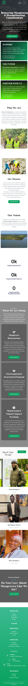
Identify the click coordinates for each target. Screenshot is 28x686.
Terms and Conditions (14, 646)
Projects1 (14, 631)
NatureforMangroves (13, 683)
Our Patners (14, 617)
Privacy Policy (14, 644)
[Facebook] (11, 623)
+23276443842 (16, 661)
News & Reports (14, 633)
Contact (14, 642)
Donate (14, 675)
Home (13, 635)
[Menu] (24, 2)
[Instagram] (16, 623)
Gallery (14, 619)
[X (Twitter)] (13, 623)
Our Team (13, 615)
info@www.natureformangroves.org (16, 665)
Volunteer (14, 674)
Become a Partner (14, 677)
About (14, 614)
